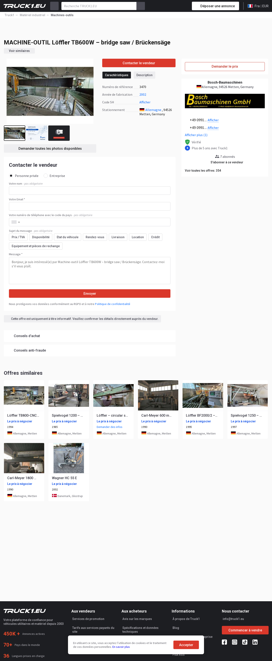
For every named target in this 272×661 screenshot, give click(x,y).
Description (144, 75)
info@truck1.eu (233, 619)
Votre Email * (17, 199)
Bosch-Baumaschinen (225, 82)
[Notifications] (173, 6)
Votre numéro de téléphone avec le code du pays (50, 215)
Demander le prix (225, 66)
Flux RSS (179, 654)
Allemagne (153, 110)
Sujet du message (30, 231)
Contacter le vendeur (139, 63)
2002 (142, 94)
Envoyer (90, 294)
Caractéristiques (116, 75)
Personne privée (26, 176)
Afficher (144, 102)
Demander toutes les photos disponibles (50, 149)
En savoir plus (121, 647)
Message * (16, 254)
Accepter (186, 645)
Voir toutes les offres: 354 (203, 170)
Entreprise (57, 176)
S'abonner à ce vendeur (227, 162)
